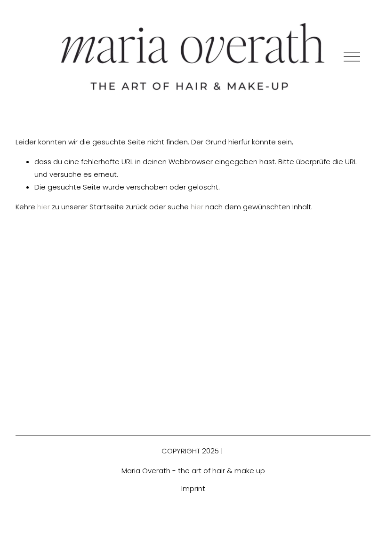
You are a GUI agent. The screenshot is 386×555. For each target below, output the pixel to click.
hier (43, 207)
